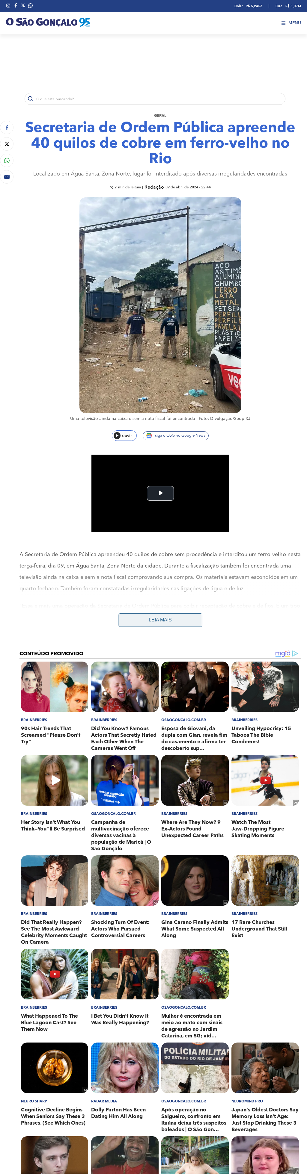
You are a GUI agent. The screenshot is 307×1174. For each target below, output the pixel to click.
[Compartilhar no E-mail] (6, 177)
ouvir (127, 436)
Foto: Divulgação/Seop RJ (224, 419)
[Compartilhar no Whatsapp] (6, 160)
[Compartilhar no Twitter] (6, 144)
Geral (160, 116)
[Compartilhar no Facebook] (6, 127)
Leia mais (160, 619)
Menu (294, 23)
